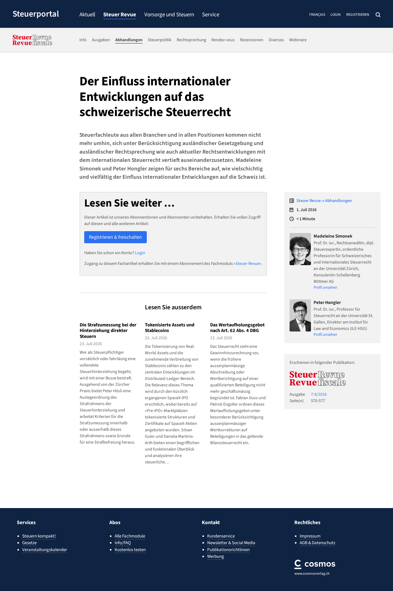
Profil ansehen (325, 287)
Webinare (298, 40)
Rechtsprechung (191, 40)
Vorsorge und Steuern (169, 15)
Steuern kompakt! (39, 536)
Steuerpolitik (159, 40)
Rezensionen (251, 40)
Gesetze (29, 543)
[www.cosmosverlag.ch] (314, 564)
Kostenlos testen (130, 550)
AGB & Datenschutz (317, 543)
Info (83, 40)
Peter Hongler (327, 302)
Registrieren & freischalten (115, 237)
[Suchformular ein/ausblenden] (378, 14)
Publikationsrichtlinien (228, 550)
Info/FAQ (123, 543)
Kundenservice (221, 536)
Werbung (215, 556)
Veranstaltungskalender (44, 550)
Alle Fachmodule (130, 536)
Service (210, 15)
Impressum (310, 536)
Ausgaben (101, 40)
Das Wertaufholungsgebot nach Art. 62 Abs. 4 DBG (237, 328)
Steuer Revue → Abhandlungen (324, 201)
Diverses (276, 40)
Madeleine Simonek (333, 236)
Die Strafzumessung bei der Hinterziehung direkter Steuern (108, 331)
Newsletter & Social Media (231, 543)
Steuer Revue (119, 15)
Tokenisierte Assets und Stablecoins (169, 328)
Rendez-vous (223, 40)
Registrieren (357, 14)
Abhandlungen (128, 40)
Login (335, 14)
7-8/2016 (319, 394)
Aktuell (87, 15)
